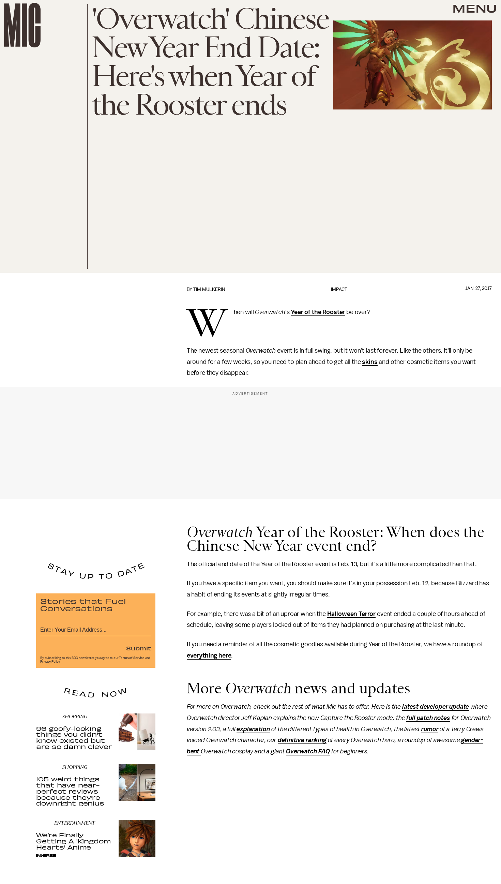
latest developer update (435, 706)
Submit (138, 648)
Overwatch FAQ (308, 751)
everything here (209, 655)
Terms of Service (131, 658)
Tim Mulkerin (209, 289)
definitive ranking (302, 740)
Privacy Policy (50, 661)
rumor (429, 729)
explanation (253, 729)
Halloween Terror (351, 613)
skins (369, 361)
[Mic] (22, 25)
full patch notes (428, 717)
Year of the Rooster (318, 312)
